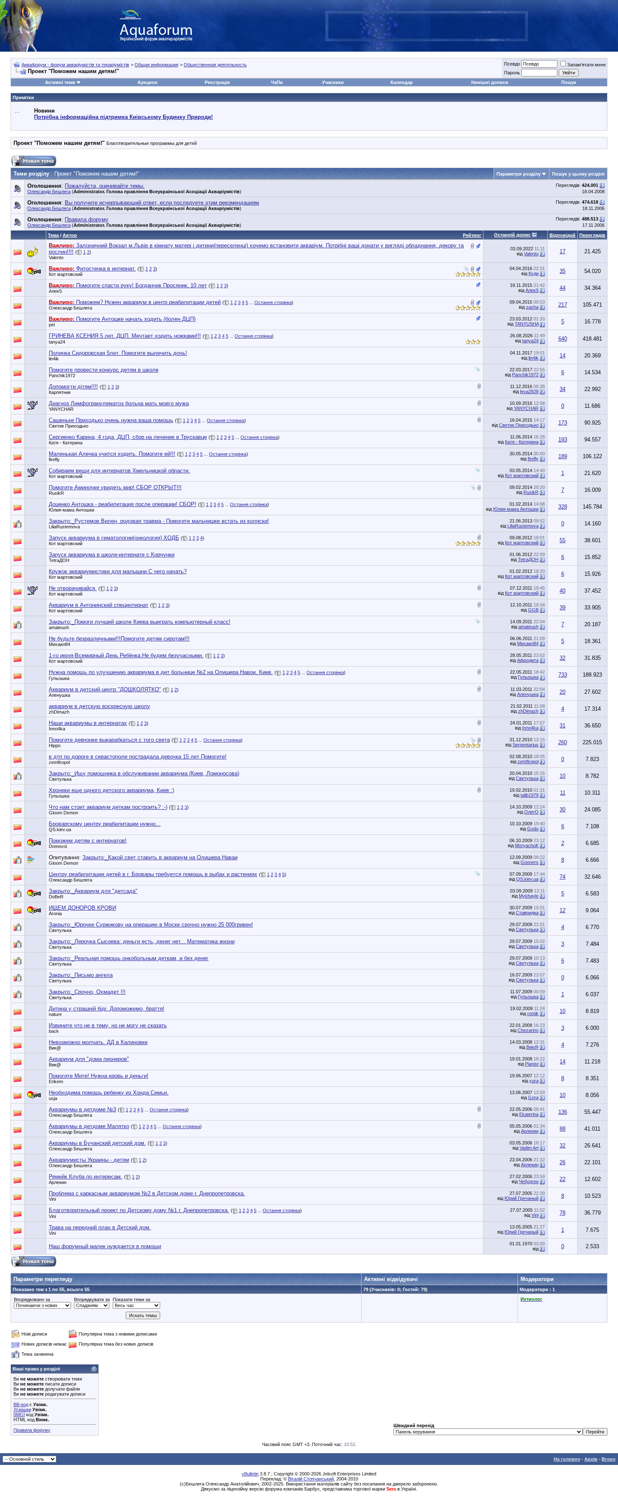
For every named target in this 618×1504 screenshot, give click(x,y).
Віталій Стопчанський (311, 1478)
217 (562, 305)
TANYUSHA (527, 323)
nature (55, 1014)
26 (562, 1162)
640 (562, 339)
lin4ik (54, 358)
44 (562, 288)
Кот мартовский (65, 274)
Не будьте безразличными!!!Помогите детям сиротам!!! (119, 638)
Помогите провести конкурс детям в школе (103, 370)
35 (562, 271)
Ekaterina (529, 1114)
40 (562, 591)
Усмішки (22, 1409)
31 (562, 725)
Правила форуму (31, 1430)
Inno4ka (57, 728)
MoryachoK (527, 845)
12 (562, 910)
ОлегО (531, 811)
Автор (70, 235)
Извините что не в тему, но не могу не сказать (108, 1025)
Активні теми (60, 82)
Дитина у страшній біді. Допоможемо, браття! (106, 1008)
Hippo (55, 745)
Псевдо (512, 63)
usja (53, 1098)
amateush (59, 627)
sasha (532, 307)
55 (562, 540)
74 (562, 877)
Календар (402, 82)
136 (562, 1112)
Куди (533, 273)
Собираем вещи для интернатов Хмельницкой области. (119, 470)
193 (562, 439)
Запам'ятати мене (586, 64)
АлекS (55, 291)
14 (562, 355)
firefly (54, 459)
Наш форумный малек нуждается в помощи (105, 1246)
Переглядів (592, 235)
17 (562, 251)
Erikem (56, 1081)
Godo (533, 828)
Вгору (608, 1459)
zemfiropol (59, 762)
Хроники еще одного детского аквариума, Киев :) (111, 790)
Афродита (528, 660)
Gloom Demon (63, 812)
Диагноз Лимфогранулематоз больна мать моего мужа (119, 403)
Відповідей (562, 235)
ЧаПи (277, 82)
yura (534, 1080)
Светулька (60, 779)
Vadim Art (529, 1147)
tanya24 (57, 341)
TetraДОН (59, 560)
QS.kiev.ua (60, 829)
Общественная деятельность (215, 64)
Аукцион (147, 82)
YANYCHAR (61, 409)
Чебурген (529, 1181)
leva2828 (529, 391)
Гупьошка (59, 678)
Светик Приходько (68, 425)
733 (562, 675)
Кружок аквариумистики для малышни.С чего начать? (118, 571)
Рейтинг (472, 235)
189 (562, 456)
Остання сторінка (273, 302)
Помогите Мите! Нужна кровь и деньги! (98, 1076)
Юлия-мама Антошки (71, 509)
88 (562, 1129)
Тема (53, 235)
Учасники (333, 82)
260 (562, 742)
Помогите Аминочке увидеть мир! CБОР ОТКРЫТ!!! (115, 487)
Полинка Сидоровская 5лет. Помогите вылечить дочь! (118, 353)
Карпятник (60, 392)
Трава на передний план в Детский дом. (100, 1227)
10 (562, 776)
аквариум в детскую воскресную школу (99, 706)
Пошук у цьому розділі (578, 173)
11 (562, 793)
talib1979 (529, 795)
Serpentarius (525, 744)
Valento (56, 257)
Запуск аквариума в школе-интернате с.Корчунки (111, 554)
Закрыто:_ (159, 521)
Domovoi (58, 846)
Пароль (512, 72)
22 (562, 1179)
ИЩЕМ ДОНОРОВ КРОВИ (82, 908)
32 (562, 658)
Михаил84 (59, 644)
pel (52, 324)
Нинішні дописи (489, 82)
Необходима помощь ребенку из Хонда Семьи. (109, 1092)
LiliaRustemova (64, 526)
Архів (590, 1459)
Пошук (568, 82)
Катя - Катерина (65, 442)
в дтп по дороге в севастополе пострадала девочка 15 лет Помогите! (138, 756)
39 (562, 607)
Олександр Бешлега (49, 191)
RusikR (56, 493)
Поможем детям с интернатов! (88, 840)
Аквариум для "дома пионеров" (89, 1059)
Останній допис (512, 234)
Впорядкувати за (92, 1299)
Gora (533, 1097)
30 (562, 809)
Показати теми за (131, 1299)
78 (562, 1213)
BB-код (20, 1404)
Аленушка (59, 695)
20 (562, 692)
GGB (533, 609)
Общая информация (156, 64)
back (54, 1031)
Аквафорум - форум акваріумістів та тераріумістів (75, 64)
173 (562, 423)
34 (562, 389)
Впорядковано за (32, 1299)
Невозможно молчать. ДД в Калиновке (98, 1042)
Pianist (532, 1063)
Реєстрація (217, 82)
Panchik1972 (62, 375)
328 (562, 507)
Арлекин (530, 1131)
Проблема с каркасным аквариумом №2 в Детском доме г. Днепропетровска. (147, 1193)
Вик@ (55, 1047)
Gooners (529, 862)
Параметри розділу (519, 173)
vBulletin (250, 1473)
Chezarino (528, 1030)
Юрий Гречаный (521, 1198)
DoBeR (56, 896)
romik (533, 1013)
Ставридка (527, 912)
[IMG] (19, 1414)
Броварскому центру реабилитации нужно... (105, 824)
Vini (535, 1215)
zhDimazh (59, 711)
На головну (567, 1459)
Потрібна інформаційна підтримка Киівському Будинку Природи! (123, 117)
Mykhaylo (529, 895)
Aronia (55, 913)
